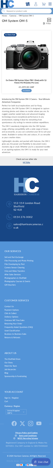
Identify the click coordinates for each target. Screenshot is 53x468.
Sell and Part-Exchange (14, 257)
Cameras (12, 16)
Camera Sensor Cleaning (15, 267)
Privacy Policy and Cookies (26, 433)
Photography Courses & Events (17, 281)
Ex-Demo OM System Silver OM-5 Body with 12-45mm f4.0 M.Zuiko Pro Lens (26, 81)
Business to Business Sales (15, 334)
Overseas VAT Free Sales (14, 320)
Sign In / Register (12, 398)
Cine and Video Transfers (15, 271)
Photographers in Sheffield (15, 278)
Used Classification (12, 331)
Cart (6, 401)
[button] (44, 4)
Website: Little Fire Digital (24, 461)
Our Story (9, 362)
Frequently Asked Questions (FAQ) (19, 327)
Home (4, 16)
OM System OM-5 (26, 16)
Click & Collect (11, 313)
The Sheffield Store (12, 359)
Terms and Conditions (28, 436)
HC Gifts (26, 162)
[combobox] (26, 11)
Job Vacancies (10, 369)
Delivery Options (11, 317)
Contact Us (9, 306)
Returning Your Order (13, 324)
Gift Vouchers (10, 285)
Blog (6, 373)
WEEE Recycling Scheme (27, 438)
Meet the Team (11, 366)
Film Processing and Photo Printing (19, 261)
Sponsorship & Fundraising (16, 376)
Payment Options (12, 310)
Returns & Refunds (12, 337)
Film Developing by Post (15, 264)
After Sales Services (13, 274)
